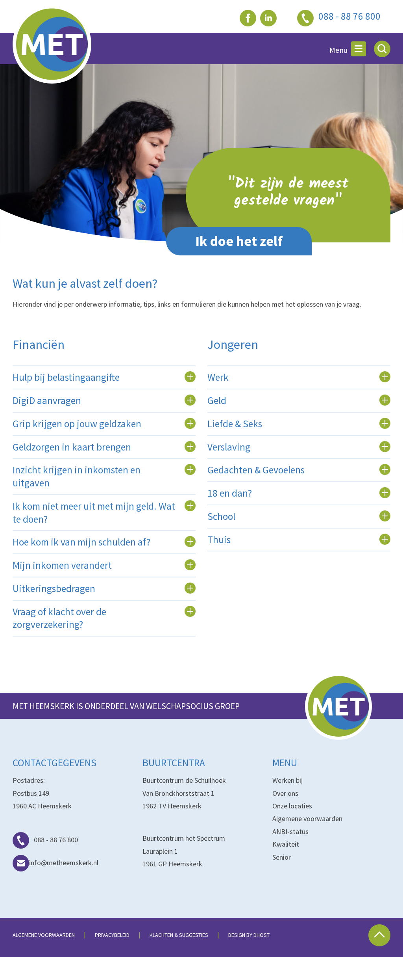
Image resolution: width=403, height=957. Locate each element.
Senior (281, 857)
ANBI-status (290, 831)
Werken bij (287, 780)
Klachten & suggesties (179, 934)
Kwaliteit (285, 844)
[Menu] (358, 48)
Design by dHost (249, 934)
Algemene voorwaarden (307, 818)
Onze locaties (292, 805)
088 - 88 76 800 (56, 839)
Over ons (285, 793)
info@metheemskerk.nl (63, 862)
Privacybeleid (112, 934)
